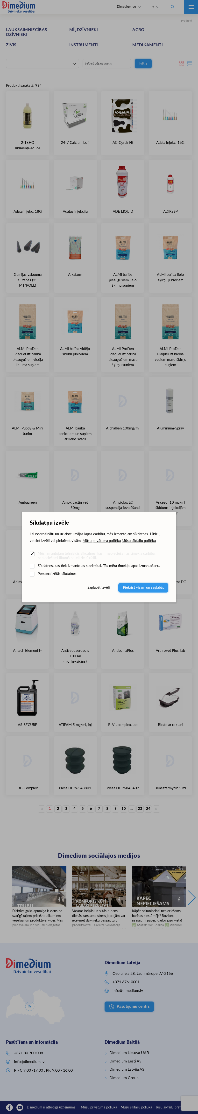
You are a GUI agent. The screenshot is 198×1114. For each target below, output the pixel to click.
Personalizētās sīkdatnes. (58, 574)
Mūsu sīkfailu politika (139, 541)
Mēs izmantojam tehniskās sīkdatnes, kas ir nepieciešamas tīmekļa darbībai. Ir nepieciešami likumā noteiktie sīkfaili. (99, 556)
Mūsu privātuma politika (102, 541)
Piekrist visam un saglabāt (143, 587)
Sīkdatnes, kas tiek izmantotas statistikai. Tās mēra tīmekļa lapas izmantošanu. (99, 566)
